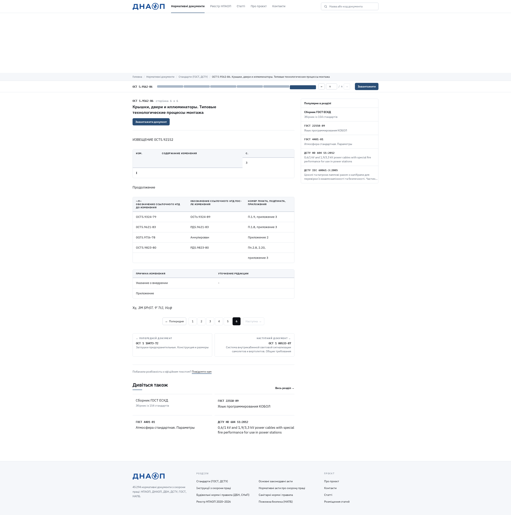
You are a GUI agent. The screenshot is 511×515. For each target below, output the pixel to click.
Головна (137, 76)
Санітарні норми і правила (276, 495)
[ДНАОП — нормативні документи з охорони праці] (149, 6)
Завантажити (367, 86)
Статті (241, 6)
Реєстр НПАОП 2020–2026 (213, 501)
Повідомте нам (202, 371)
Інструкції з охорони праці (213, 488)
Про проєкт (259, 6)
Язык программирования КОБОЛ (244, 406)
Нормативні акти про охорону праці (282, 488)
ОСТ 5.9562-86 (143, 101)
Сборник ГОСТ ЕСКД (152, 400)
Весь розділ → (284, 388)
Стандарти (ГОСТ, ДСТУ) (193, 76)
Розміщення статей (337, 501)
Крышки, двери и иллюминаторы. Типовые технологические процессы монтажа (174, 109)
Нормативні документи (188, 6)
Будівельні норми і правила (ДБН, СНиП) (223, 495)
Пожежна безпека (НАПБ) (276, 501)
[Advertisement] (255, 43)
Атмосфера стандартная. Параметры (165, 427)
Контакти (278, 6)
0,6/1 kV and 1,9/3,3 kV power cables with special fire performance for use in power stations (256, 429)
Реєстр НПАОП (220, 6)
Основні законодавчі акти (276, 481)
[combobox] (352, 6)
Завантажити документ (151, 122)
